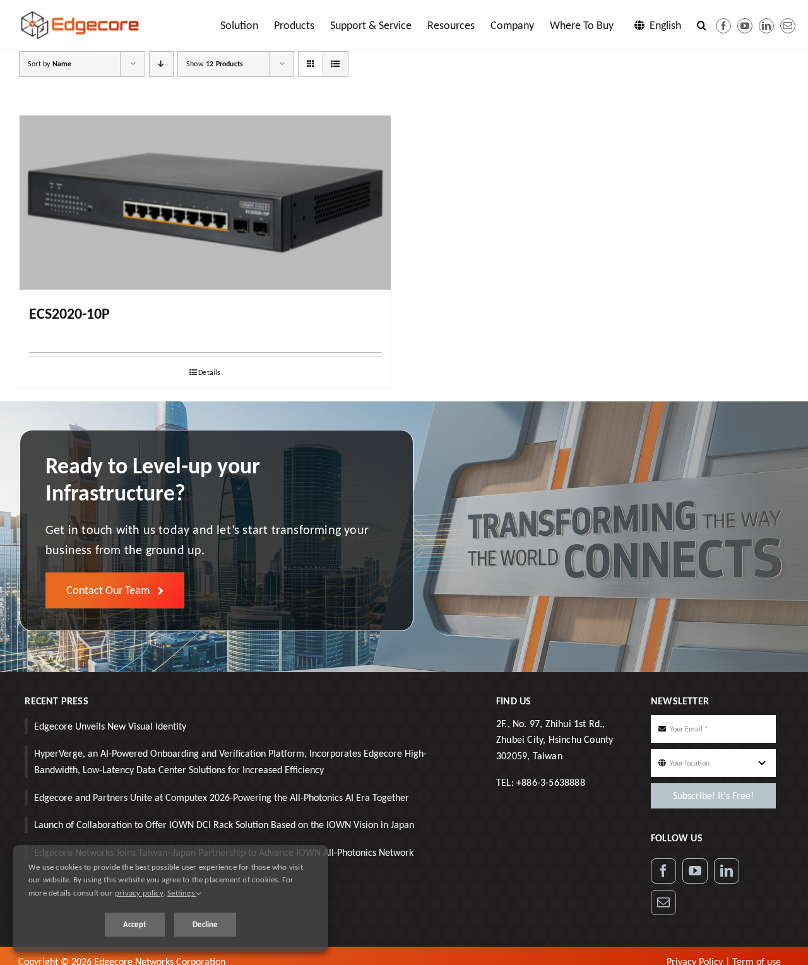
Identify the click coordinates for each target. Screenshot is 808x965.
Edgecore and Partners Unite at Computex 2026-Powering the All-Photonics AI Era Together (221, 797)
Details (209, 372)
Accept (134, 924)
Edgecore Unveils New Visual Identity (110, 726)
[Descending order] (161, 64)
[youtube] (744, 25)
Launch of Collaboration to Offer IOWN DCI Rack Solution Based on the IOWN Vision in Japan (224, 825)
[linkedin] (766, 25)
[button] (701, 25)
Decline (205, 924)
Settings (181, 892)
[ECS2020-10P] (205, 202)
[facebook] (723, 25)
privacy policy (139, 892)
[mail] (787, 25)
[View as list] (335, 64)
